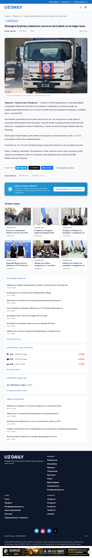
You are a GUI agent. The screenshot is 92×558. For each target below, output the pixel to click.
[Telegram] (36, 531)
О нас (7, 499)
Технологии (52, 471)
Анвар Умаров (10, 31)
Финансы (51, 467)
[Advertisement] (46, 552)
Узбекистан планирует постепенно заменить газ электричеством (34, 406)
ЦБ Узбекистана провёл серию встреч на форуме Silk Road (31, 323)
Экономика (52, 464)
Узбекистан (17, 16)
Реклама (8, 514)
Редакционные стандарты (16, 518)
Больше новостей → (14, 339)
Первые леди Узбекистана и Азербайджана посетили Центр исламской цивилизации (42, 429)
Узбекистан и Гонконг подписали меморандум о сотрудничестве (33, 331)
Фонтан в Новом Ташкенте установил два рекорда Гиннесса (32, 436)
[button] (81, 7)
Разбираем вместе (80, 2)
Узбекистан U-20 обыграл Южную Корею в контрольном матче (33, 413)
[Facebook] (49, 531)
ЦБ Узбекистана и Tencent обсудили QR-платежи (27, 316)
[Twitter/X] (55, 531)
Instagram (51, 503)
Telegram (22, 168)
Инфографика (54, 2)
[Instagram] (43, 531)
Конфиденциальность (14, 506)
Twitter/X (35, 168)
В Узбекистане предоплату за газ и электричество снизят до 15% (34, 421)
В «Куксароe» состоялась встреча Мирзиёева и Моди (29, 293)
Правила (8, 503)
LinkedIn (50, 514)
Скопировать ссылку (66, 168)
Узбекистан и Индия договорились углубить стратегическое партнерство (37, 285)
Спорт (50, 479)
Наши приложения (13, 510)
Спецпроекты (66, 2)
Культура (51, 475)
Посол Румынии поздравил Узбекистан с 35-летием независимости (35, 308)
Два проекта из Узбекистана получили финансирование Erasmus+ (34, 300)
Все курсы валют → (14, 369)
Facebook (48, 168)
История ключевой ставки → (18, 390)
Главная (8, 16)
